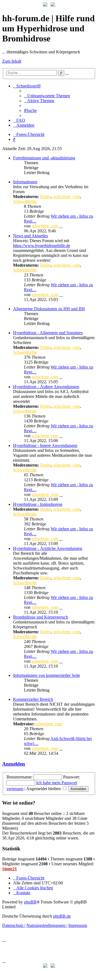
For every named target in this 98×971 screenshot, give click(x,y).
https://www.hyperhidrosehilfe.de (41, 245)
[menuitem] (47, 95)
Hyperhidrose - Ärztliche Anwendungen (47, 548)
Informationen (25, 181)
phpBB (30, 902)
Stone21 (9, 868)
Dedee (45, 196)
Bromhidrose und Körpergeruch (40, 617)
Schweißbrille (25, 201)
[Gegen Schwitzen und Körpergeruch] (53, 5)
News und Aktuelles (30, 235)
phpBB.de (62, 916)
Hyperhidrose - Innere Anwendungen (45, 445)
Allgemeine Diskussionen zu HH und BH (49, 308)
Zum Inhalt (11, 61)
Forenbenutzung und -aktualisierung (44, 158)
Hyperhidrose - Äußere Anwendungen (46, 386)
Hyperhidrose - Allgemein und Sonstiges (48, 332)
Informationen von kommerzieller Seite (46, 675)
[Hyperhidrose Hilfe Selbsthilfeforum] (45, 5)
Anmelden (13, 764)
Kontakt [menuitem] (23, 892)
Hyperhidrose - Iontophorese (37, 504)
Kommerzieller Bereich (33, 699)
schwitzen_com (66, 196)
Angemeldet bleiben (44, 788)
